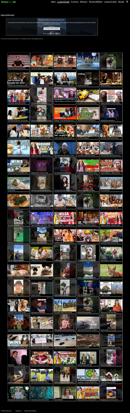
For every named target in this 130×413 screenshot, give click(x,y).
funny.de (8, 2)
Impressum (18, 411)
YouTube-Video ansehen (51, 28)
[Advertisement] (115, 26)
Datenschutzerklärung (30, 411)
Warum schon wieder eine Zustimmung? (51, 33)
